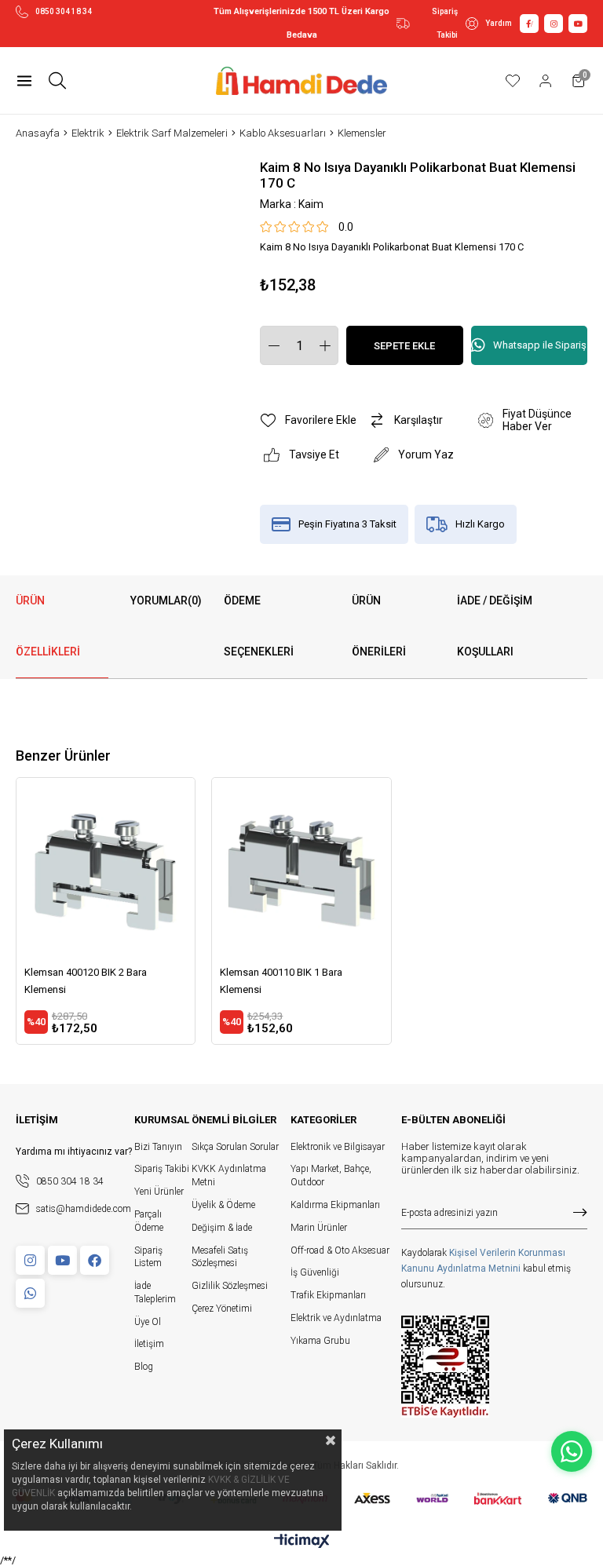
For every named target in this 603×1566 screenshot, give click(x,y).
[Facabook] (94, 1260)
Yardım (498, 23)
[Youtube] (62, 1260)
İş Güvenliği (315, 1272)
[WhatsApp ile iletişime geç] (571, 1451)
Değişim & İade (222, 1227)
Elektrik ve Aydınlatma (336, 1317)
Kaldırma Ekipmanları (335, 1204)
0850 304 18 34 (63, 11)
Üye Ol (147, 1321)
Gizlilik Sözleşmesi (230, 1285)
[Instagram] (30, 1260)
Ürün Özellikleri (48, 626)
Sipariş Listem (148, 1257)
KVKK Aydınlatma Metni (229, 1175)
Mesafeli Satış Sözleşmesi (220, 1257)
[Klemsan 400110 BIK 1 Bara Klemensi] (301, 867)
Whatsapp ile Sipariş (540, 345)
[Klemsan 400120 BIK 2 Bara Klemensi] (105, 867)
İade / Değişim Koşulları (494, 626)
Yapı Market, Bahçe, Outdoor (331, 1175)
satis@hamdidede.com (83, 1208)
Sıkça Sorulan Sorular (235, 1146)
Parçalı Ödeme (148, 1221)
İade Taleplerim (155, 1292)
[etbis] (445, 1367)
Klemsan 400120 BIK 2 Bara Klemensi (85, 980)
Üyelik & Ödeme (223, 1204)
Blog (143, 1366)
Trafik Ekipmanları (328, 1295)
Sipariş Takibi (445, 23)
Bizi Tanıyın (158, 1146)
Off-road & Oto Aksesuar (340, 1250)
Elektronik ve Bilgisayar (338, 1146)
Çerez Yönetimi (222, 1308)
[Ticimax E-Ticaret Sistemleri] (302, 1542)
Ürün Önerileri (379, 626)
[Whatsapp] (30, 1293)
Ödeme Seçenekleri (259, 626)
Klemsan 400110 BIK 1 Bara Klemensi (281, 980)
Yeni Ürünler (159, 1191)
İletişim (149, 1343)
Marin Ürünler (319, 1227)
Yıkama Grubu (320, 1340)
